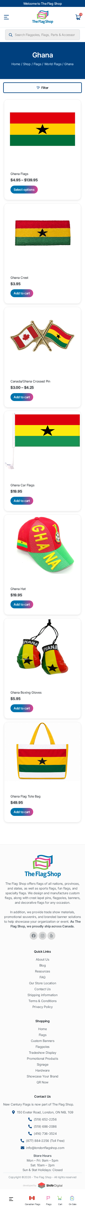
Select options (24, 190)
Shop (27, 64)
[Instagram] (42, 936)
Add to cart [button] (22, 293)
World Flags (52, 64)
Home (15, 64)
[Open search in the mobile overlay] (42, 34)
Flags (37, 64)
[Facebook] (34, 936)
